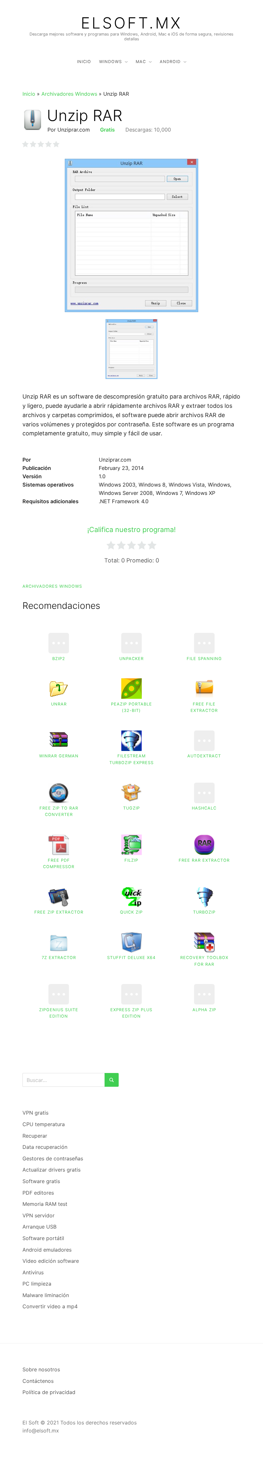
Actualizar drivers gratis (51, 1169)
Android (170, 61)
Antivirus (33, 1272)
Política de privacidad (48, 1392)
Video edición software (50, 1261)
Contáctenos (38, 1381)
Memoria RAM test (44, 1204)
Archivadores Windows (69, 94)
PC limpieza (36, 1283)
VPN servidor (38, 1215)
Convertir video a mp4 (50, 1306)
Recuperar (34, 1136)
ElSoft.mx (131, 23)
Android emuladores (47, 1249)
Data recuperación (44, 1147)
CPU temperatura (43, 1124)
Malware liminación (45, 1295)
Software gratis (41, 1181)
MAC (141, 61)
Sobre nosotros (41, 1369)
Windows (110, 61)
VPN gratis (35, 1112)
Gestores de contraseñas (52, 1158)
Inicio (84, 61)
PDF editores (38, 1193)
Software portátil (43, 1238)
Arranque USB (39, 1226)
